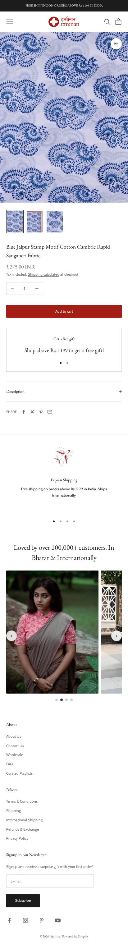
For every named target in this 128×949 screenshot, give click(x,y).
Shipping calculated (43, 274)
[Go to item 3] (54, 221)
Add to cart (64, 311)
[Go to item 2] (34, 221)
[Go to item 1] (15, 221)
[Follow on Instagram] (25, 920)
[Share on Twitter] (32, 411)
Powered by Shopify (75, 936)
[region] (64, 477)
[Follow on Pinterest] (42, 920)
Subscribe (23, 900)
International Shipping (24, 820)
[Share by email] (49, 411)
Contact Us (15, 745)
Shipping (13, 810)
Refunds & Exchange (22, 829)
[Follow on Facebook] (9, 920)
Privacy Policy (17, 838)
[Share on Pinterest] (41, 411)
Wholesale (14, 754)
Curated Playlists (19, 773)
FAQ (9, 764)
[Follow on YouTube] (58, 920)
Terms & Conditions (22, 801)
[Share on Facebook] (23, 411)
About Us (13, 736)
